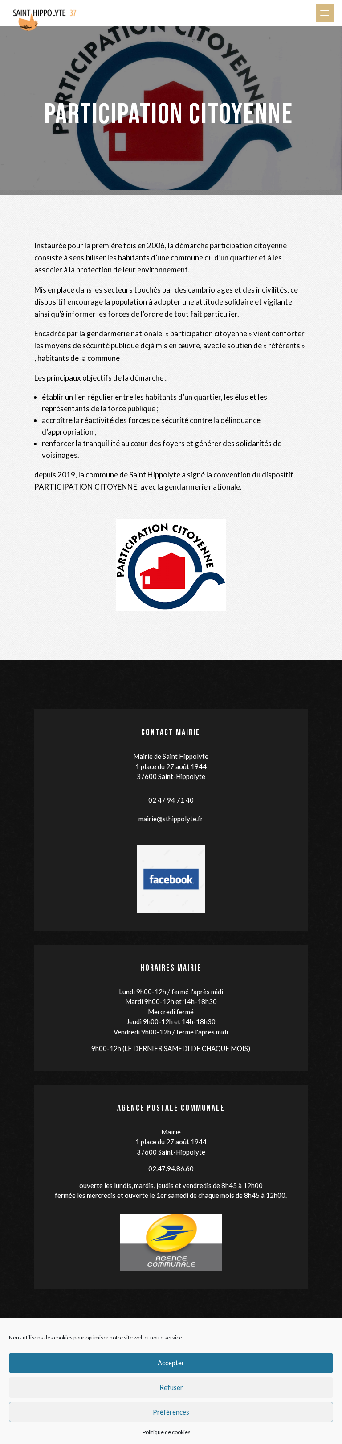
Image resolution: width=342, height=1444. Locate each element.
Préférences (171, 1412)
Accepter (171, 1363)
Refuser (171, 1387)
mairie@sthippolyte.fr (170, 819)
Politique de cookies (166, 1432)
